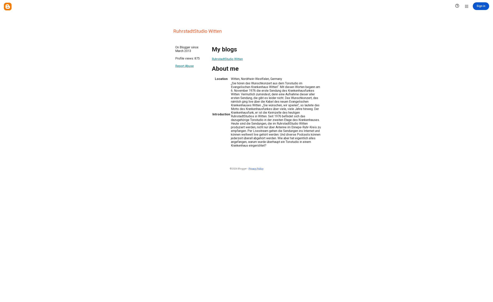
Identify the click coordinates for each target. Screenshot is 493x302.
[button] (457, 6)
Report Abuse (184, 66)
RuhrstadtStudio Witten (227, 59)
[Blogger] (8, 6)
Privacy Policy (256, 168)
